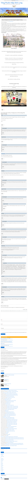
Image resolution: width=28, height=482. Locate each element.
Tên (1, 319)
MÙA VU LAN (2, 343)
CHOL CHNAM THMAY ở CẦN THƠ (10, 409)
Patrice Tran (2, 436)
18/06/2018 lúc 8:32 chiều (3, 277)
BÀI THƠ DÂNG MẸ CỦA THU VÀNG (5, 338)
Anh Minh (2, 465)
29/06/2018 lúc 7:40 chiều (3, 297)
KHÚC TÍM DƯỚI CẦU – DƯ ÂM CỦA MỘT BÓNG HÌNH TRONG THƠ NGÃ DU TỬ (13, 444)
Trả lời (2, 126)
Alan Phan (2, 458)
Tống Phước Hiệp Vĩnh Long (11, 3)
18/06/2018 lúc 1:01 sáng (4, 222)
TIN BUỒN (6, 433)
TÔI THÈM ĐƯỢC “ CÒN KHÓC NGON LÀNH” (12, 391)
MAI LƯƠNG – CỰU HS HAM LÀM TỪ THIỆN (11, 445)
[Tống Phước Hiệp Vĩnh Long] (1, 16)
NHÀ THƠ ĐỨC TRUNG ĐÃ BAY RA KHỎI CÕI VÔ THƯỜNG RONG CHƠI (14, 443)
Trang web (2, 328)
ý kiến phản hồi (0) (11, 340)
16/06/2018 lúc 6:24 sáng (4, 129)
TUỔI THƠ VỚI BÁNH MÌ (10, 442)
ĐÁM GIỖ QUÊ (6, 410)
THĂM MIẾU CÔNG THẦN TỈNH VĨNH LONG (12, 419)
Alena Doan (2, 459)
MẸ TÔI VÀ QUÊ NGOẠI (10, 427)
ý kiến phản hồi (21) (11, 21)
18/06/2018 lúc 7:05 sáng (3, 246)
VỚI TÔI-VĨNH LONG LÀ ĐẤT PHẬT (11, 397)
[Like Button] (2, 109)
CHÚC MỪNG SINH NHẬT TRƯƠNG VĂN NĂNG (11, 428)
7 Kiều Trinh (2, 456)
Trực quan (24, 309)
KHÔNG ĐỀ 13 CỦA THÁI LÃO (10, 401)
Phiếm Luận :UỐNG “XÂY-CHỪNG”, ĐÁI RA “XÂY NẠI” (10, 392)
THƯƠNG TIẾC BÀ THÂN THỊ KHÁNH (10, 418)
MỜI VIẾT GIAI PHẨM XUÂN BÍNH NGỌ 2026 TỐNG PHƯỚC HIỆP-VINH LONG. (14, 437)
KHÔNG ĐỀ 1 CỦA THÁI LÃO (6, 416)
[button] (2, 311)
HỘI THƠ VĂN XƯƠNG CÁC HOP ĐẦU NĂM (12, 424)
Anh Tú (2, 466)
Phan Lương (3, 153)
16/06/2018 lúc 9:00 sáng (3, 154)
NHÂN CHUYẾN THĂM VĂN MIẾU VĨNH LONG (10, 415)
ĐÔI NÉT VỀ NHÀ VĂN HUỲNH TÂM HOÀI (6, 341)
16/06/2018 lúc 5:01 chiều (3, 214)
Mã (26, 309)
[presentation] (2, 310)
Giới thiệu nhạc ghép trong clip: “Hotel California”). (11, 436)
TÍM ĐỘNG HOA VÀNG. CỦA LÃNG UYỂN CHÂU (12, 406)
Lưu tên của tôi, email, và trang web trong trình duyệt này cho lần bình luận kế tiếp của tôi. (14, 332)
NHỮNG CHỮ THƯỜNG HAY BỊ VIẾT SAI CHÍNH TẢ (11, 390)
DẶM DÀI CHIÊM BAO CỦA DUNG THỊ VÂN (11, 400)
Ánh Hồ (2, 464)
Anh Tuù (2, 468)
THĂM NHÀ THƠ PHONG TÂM (5, 345)
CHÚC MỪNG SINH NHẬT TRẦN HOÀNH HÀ (12, 408)
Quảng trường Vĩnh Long (8, 398)
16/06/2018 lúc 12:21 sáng (3, 116)
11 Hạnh (2, 455)
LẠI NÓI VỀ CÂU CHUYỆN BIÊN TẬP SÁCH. (12, 426)
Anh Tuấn (2, 467)
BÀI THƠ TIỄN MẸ (9, 425)
